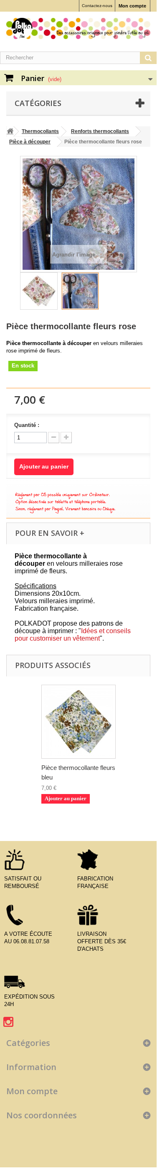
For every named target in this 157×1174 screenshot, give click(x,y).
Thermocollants (40, 131)
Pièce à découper (30, 142)
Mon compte (132, 5)
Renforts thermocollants (100, 131)
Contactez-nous (97, 5)
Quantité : (26, 425)
